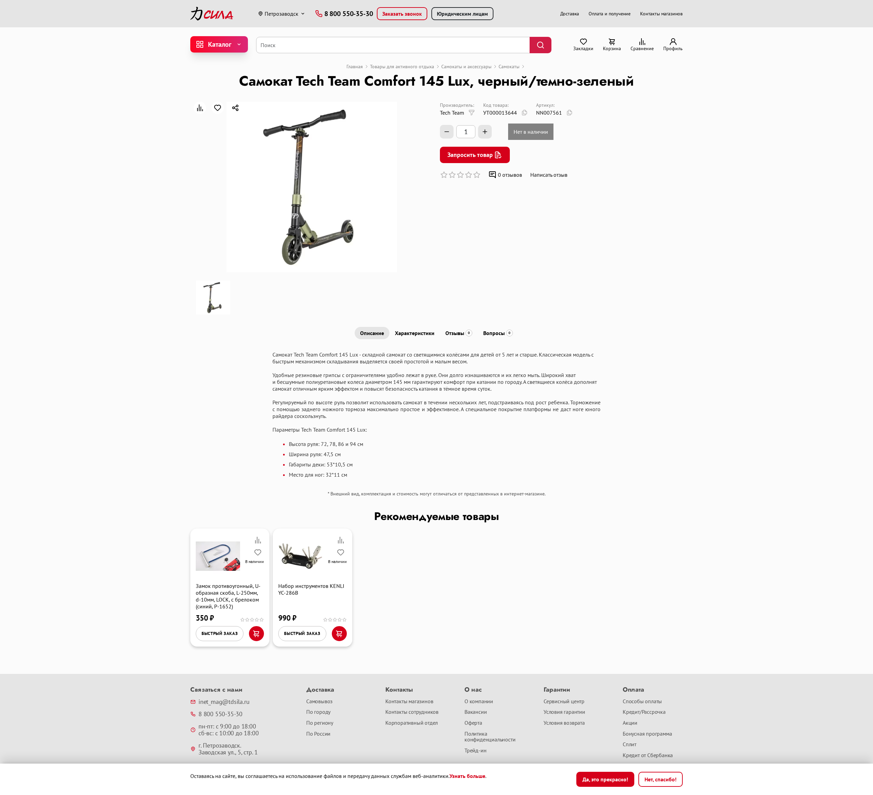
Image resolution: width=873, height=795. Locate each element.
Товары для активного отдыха (402, 66)
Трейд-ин (475, 751)
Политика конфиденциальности (489, 737)
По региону (319, 723)
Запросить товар (470, 155)
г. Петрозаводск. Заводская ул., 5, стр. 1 (228, 749)
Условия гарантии (564, 712)
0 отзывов (510, 174)
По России (318, 734)
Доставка (569, 14)
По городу (318, 712)
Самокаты (509, 66)
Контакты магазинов (661, 14)
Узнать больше (467, 775)
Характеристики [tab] (414, 333)
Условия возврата (564, 723)
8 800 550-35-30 (220, 714)
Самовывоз (319, 701)
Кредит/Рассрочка (644, 712)
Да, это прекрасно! (605, 779)
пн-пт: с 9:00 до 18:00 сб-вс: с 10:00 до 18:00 (228, 730)
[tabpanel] (436, 414)
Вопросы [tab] (497, 333)
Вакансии (475, 712)
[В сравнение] (200, 108)
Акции (630, 723)
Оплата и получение (610, 14)
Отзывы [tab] (457, 333)
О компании (478, 701)
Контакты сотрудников (412, 712)
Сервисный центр (564, 701)
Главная (354, 66)
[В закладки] (217, 108)
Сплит (629, 744)
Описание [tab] (372, 333)
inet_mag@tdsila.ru (223, 701)
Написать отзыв (548, 174)
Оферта (473, 723)
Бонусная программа (647, 734)
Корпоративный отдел (411, 723)
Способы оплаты (642, 701)
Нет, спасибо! (661, 779)
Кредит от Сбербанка (648, 755)
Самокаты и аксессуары (466, 66)
